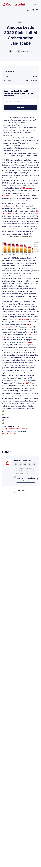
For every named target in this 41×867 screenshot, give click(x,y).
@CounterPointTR (9, 434)
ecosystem (11, 206)
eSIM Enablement (26, 188)
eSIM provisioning (22, 319)
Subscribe (20, 107)
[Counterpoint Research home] (9, 4)
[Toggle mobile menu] (37, 10)
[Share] (28, 10)
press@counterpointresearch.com (15, 429)
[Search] (33, 10)
